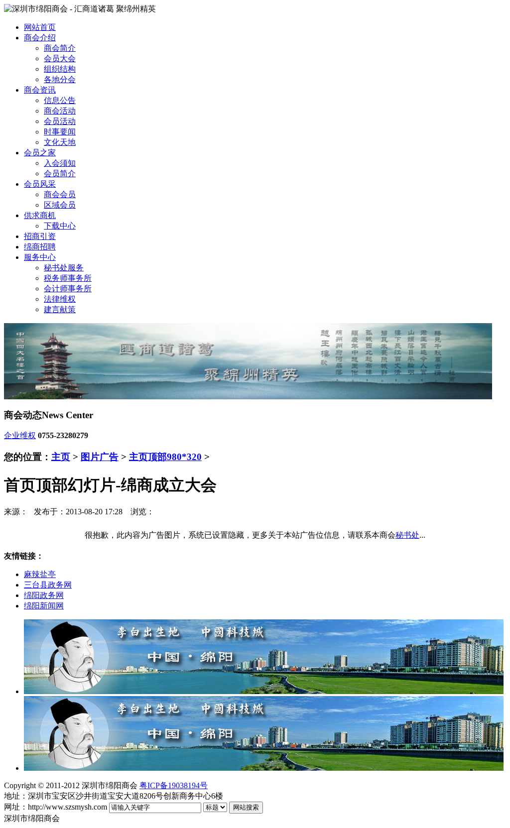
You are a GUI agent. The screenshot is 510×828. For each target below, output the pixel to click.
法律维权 (60, 299)
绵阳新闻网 (44, 605)
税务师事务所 (68, 278)
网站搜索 (246, 807)
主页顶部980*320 (165, 457)
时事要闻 (60, 131)
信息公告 (60, 100)
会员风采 (40, 184)
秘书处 (407, 535)
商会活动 (60, 111)
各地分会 (60, 79)
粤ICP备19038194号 (173, 785)
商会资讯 (40, 90)
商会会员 (60, 194)
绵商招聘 (40, 246)
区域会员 (60, 205)
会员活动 (60, 121)
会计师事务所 (68, 288)
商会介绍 (40, 37)
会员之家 (40, 152)
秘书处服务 (64, 267)
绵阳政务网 (44, 595)
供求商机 (40, 215)
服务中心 (40, 257)
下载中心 (60, 226)
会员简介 (60, 173)
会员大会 (60, 58)
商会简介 (60, 48)
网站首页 (40, 27)
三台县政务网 (48, 585)
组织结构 (60, 69)
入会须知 (60, 163)
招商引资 (40, 236)
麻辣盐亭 (40, 574)
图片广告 (100, 457)
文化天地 (60, 142)
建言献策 (60, 309)
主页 (60, 457)
